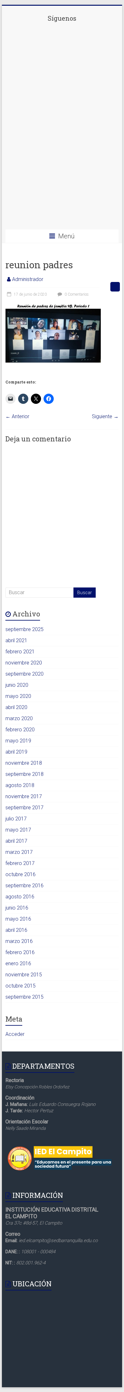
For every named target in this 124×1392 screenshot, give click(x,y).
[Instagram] (62, 169)
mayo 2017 (18, 830)
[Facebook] (62, 70)
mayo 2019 (18, 741)
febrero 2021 (20, 652)
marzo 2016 (19, 941)
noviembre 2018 (23, 763)
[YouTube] (62, 218)
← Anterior (17, 416)
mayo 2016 (18, 919)
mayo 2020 (18, 696)
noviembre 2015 (23, 975)
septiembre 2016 (24, 885)
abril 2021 (16, 640)
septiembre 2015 (24, 997)
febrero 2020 (20, 730)
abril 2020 (16, 707)
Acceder (14, 1034)
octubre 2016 (20, 874)
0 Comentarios (76, 294)
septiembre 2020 (24, 674)
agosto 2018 (19, 785)
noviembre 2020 (23, 663)
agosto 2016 (19, 897)
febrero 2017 (20, 863)
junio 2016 (16, 908)
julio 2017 (16, 819)
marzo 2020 (19, 718)
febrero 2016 (20, 952)
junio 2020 (16, 685)
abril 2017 (16, 841)
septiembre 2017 (24, 808)
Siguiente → (105, 416)
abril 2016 (16, 930)
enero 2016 (18, 963)
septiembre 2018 (24, 774)
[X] (62, 119)
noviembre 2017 (23, 796)
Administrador (27, 279)
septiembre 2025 (24, 629)
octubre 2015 (20, 986)
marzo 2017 (19, 852)
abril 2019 (16, 752)
